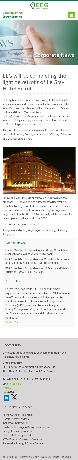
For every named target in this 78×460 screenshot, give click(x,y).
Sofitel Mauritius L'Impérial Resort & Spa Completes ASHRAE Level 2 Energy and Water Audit (36, 252)
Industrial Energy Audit (15, 423)
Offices (7, 387)
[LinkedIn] (6, 397)
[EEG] (39, 7)
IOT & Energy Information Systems (22, 439)
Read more (11, 321)
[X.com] (14, 398)
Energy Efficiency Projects (17, 431)
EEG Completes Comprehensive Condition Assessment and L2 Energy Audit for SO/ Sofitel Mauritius (38, 261)
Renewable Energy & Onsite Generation (25, 443)
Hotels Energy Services (16, 419)
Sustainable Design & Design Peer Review (26, 427)
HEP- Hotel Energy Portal (17, 435)
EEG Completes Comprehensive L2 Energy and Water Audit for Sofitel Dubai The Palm (37, 270)
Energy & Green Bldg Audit (18, 414)
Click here (15, 383)
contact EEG (35, 224)
